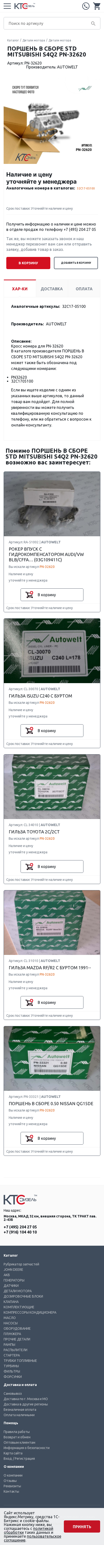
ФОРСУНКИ (13, 1377)
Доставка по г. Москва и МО (26, 1399)
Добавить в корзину (76, 263)
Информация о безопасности (27, 1448)
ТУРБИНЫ (11, 1366)
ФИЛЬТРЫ (12, 1371)
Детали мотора (33, 40)
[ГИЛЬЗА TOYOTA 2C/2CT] (52, 787)
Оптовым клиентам (19, 1442)
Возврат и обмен (17, 1437)
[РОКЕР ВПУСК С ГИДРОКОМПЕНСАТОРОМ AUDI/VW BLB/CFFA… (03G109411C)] (52, 504)
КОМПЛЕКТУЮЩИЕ (19, 1307)
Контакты (11, 1491)
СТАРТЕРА (12, 1355)
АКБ (7, 1275)
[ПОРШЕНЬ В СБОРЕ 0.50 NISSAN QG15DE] (52, 1058)
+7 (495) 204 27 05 (85, 6)
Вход (8, 1458)
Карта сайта (13, 1453)
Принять (82, 1527)
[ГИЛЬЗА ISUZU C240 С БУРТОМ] (52, 651)
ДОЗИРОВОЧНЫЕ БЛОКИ (23, 1296)
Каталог (13, 40)
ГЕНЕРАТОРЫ (14, 1280)
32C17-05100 (86, 188)
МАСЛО (10, 1318)
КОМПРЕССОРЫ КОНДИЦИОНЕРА (30, 1312)
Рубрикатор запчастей (21, 1264)
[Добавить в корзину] (29, 595)
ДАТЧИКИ (11, 1286)
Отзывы (10, 1481)
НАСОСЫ (11, 1323)
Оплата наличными (19, 1415)
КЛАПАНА (11, 1302)
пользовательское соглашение (32, 1538)
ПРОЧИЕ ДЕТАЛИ (17, 1339)
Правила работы (17, 1432)
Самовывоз (13, 1393)
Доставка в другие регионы (26, 1404)
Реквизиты (12, 1486)
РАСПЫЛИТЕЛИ (15, 1350)
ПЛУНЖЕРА (12, 1334)
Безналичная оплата (20, 1410)
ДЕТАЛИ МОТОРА (18, 1291)
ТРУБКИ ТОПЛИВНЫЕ (20, 1361)
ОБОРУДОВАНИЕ (17, 1328)
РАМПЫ (9, 1345)
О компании (13, 1475)
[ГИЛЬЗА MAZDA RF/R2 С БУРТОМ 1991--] (52, 922)
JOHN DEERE (13, 1270)
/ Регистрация (24, 1458)
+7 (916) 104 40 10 (20, 1232)
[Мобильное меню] (7, 6)
